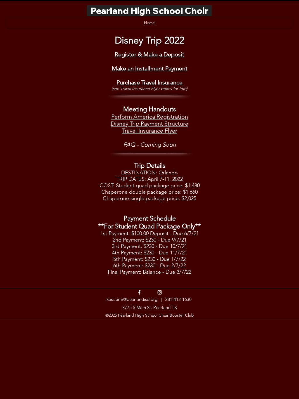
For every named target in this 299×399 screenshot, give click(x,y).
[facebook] (139, 292)
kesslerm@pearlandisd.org (132, 299)
